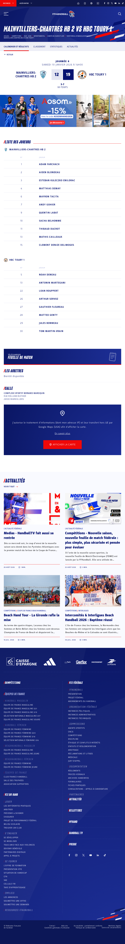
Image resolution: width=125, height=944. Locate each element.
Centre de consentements (111, 928)
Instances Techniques (79, 718)
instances (6, 3)
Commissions (77, 724)
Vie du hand (11, 794)
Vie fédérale (76, 682)
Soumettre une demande (16, 904)
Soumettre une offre (15, 901)
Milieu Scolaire (12, 824)
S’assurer (9, 817)
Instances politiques (79, 711)
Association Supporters (16, 784)
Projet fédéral (76, 698)
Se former (11, 861)
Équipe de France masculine (18, 705)
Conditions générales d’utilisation (57, 928)
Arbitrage (73, 750)
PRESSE (73, 844)
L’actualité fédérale (13, 529)
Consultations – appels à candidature (88, 789)
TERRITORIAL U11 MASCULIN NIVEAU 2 (79, 36)
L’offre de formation (15, 866)
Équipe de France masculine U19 (20, 712)
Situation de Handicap (15, 873)
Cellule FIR (10, 884)
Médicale (73, 757)
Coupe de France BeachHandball (31, 611)
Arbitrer (8, 809)
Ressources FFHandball (19, 910)
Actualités (72, 46)
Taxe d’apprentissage (14, 887)
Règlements (74, 771)
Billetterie (75, 810)
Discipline (73, 739)
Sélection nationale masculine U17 (22, 716)
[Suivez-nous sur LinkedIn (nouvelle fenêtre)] (119, 3)
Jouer (8, 802)
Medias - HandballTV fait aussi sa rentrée (29, 535)
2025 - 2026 (27, 36)
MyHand (73, 821)
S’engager (11, 833)
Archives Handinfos (78, 778)
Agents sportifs (76, 728)
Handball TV (76, 833)
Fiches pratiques (77, 785)
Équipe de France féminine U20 (20, 733)
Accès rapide (24, 3)
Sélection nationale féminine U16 (21, 740)
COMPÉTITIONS (75, 735)
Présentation (75, 694)
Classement (39, 46)
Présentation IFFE (13, 869)
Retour (10, 54)
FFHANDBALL (76, 690)
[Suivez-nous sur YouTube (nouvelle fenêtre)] (115, 3)
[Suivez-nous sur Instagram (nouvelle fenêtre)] (108, 3)
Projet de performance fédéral (20, 820)
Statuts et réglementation (82, 746)
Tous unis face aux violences (19, 845)
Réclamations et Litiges (80, 754)
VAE (5, 880)
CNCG (70, 732)
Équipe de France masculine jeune (21, 754)
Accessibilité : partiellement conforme (88, 926)
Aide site (64, 926)
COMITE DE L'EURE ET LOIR (55, 36)
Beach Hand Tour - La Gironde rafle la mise (31, 617)
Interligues (84, 611)
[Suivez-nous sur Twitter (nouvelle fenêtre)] (112, 3)
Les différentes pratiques (17, 806)
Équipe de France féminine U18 (19, 737)
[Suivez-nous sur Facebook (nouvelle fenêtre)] (104, 3)
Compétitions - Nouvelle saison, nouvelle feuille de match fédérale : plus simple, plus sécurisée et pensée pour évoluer (92, 540)
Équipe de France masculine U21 (20, 709)
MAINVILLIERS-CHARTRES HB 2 (26, 74)
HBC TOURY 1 (97, 74)
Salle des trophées (14, 780)
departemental (39, 36)
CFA (5, 876)
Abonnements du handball (82, 701)
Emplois (10, 893)
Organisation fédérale (83, 707)
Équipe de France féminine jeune (21, 767)
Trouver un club (13, 828)
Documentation (78, 766)
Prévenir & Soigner (14, 813)
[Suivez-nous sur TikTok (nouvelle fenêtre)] (123, 3)
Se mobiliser (10, 841)
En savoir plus (62, 433)
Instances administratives (82, 715)
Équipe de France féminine (17, 729)
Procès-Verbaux (76, 774)
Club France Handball (15, 777)
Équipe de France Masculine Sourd (22, 720)
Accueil (6, 36)
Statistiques (56, 46)
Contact (52, 926)
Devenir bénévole (13, 848)
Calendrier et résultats (16, 46)
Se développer (11, 838)
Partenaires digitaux (15, 852)
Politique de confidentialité (86, 928)
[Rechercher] (119, 13)
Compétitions (16, 36)
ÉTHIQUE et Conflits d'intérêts (84, 743)
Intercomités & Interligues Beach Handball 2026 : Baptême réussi (89, 617)
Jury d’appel (74, 761)
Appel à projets (12, 856)
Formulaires (74, 782)
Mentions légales (114, 926)
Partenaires (77, 794)
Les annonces (11, 897)
